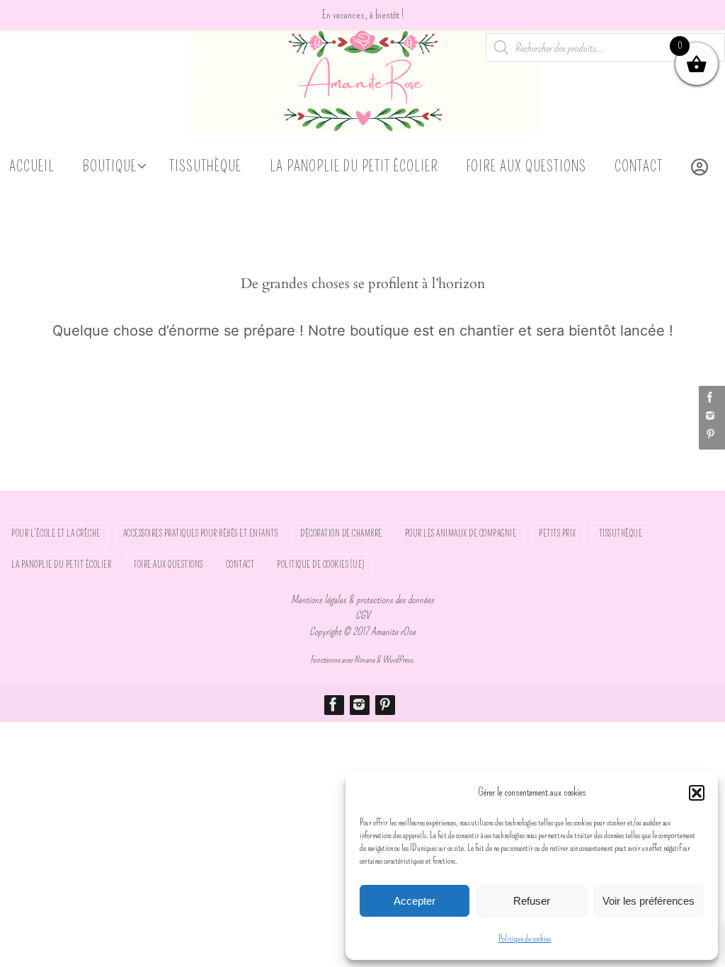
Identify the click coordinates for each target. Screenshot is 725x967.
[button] (697, 793)
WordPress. (398, 659)
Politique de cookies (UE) (321, 565)
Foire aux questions (168, 565)
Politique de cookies (524, 939)
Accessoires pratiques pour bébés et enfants (200, 534)
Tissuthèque (621, 534)
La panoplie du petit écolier (61, 565)
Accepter (414, 901)
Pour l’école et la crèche (56, 534)
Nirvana (364, 659)
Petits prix (557, 534)
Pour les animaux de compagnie (461, 534)
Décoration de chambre (341, 534)
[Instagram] (710, 415)
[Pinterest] (710, 434)
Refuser (531, 901)
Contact (240, 565)
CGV (362, 615)
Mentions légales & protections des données (362, 599)
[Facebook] (710, 397)
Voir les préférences (649, 901)
